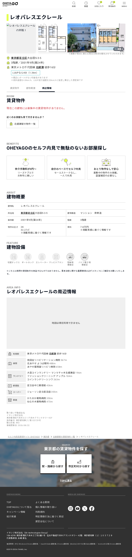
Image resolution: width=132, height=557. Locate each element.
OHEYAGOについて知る (19, 507)
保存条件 (112, 4)
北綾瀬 (40, 67)
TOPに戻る (66, 480)
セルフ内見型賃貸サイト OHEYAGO (24, 437)
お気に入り (99, 4)
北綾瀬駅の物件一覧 (25, 124)
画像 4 (120, 49)
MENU (124, 6)
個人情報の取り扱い (46, 507)
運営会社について (44, 521)
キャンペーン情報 (16, 512)
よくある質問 (42, 502)
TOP (9, 502)
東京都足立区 (19, 58)
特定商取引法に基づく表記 (49, 516)
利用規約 (40, 512)
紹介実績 (11, 516)
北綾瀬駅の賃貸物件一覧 (64, 437)
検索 (74, 6)
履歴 (86, 6)
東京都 (46, 437)
